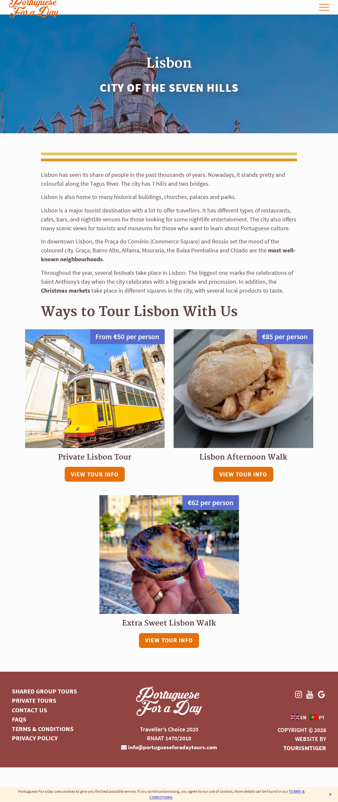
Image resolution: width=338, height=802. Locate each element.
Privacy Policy (35, 738)
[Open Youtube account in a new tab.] (301, 7)
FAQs (19, 719)
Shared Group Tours (44, 691)
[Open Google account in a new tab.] (310, 7)
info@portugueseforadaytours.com (172, 747)
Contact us (29, 710)
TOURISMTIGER (304, 748)
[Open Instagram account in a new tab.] (293, 7)
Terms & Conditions (43, 729)
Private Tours (34, 700)
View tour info (94, 474)
